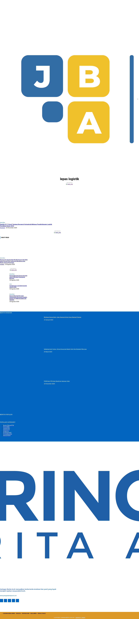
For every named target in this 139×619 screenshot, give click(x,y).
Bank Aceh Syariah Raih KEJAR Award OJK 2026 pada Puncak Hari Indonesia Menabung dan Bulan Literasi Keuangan (14, 261)
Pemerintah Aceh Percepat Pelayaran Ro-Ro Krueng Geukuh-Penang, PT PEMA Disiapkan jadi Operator (18, 297)
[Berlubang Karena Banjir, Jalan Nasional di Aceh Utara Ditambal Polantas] (21, 330)
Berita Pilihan (2, 222)
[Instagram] (5, 600)
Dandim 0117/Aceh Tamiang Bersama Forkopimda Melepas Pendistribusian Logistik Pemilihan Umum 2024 (26, 225)
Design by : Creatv (80, 617)
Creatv (9, 606)
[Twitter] (9, 600)
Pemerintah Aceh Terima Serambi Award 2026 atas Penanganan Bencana (18, 277)
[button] (137, 99)
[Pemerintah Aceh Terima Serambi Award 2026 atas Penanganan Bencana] (4, 277)
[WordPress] (13, 600)
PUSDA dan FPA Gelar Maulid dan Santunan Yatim (57, 381)
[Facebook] (1, 600)
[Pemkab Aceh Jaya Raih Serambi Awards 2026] (4, 287)
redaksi (2, 264)
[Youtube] (17, 600)
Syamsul (2, 227)
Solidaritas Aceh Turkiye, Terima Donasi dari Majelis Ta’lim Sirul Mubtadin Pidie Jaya (65, 349)
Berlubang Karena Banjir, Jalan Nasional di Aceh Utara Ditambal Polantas (62, 317)
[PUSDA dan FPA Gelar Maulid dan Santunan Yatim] (21, 394)
